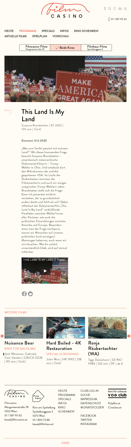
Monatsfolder (92, 407)
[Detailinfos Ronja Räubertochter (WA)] (107, 328)
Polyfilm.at (114, 403)
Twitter (86, 420)
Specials (48, 31)
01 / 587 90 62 (119, 19)
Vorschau (61, 36)
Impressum (89, 399)
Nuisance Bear (19, 342)
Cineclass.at (114, 407)
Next (129, 336)
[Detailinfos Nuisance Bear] (23, 328)
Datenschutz (91, 403)
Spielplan (39, 36)
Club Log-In (90, 391)
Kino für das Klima (19, 348)
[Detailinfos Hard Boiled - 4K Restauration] (65, 328)
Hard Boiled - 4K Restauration (63, 345)
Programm (27, 31)
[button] (105, 8)
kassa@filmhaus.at (43, 424)
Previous (2, 336)
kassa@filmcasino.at (15, 419)
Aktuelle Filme (15, 36)
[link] (115, 8)
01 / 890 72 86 (41, 420)
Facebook (88, 415)
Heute (9, 31)
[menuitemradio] (34, 47)
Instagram (89, 424)
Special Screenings (62, 354)
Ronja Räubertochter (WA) (102, 348)
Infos (64, 31)
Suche (85, 395)
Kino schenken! (86, 31)
